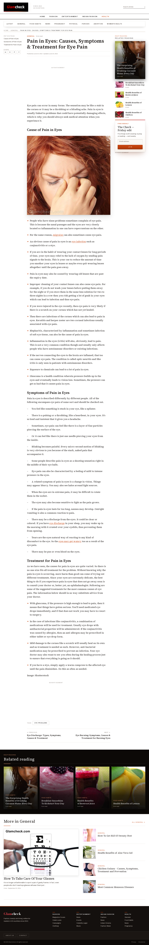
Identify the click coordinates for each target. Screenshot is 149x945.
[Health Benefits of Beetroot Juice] (119, 94)
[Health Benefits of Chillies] (119, 114)
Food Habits (35, 24)
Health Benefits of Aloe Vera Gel (115, 852)
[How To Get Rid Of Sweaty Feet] (89, 835)
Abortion (98, 24)
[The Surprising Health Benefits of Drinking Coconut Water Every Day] (130, 60)
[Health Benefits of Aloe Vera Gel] (89, 852)
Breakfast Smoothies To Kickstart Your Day (135, 84)
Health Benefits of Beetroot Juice (133, 93)
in (5, 52)
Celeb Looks (56, 920)
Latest (10, 24)
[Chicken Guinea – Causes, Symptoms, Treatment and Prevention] (89, 869)
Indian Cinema (106, 923)
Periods (85, 24)
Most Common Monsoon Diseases (116, 887)
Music (78, 926)
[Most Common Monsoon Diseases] (89, 886)
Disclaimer (141, 942)
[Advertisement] (68, 84)
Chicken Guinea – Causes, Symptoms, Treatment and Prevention (118, 870)
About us (10, 935)
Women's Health (114, 24)
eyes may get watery (70, 541)
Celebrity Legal (81, 923)
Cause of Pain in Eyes (11, 38)
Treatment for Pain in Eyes (13, 45)
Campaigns (56, 923)
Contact (23, 935)
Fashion (53, 16)
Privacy (133, 942)
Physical (73, 24)
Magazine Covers (58, 917)
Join (130, 147)
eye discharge (57, 523)
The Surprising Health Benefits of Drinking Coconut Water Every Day (126, 69)
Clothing (55, 926)
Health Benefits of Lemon (133, 103)
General (21, 24)
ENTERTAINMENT (70, 16)
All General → (138, 822)
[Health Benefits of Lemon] (119, 104)
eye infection (79, 241)
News (47, 24)
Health (105, 16)
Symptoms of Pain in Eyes (13, 42)
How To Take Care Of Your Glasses (29, 878)
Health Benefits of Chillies (133, 113)
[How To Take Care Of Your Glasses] (41, 852)
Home (42, 16)
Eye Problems (41, 723)
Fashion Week (106, 926)
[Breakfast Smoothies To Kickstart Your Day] (119, 85)
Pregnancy (59, 24)
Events (78, 920)
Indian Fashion (90, 16)
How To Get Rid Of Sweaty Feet (115, 835)
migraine (58, 234)
